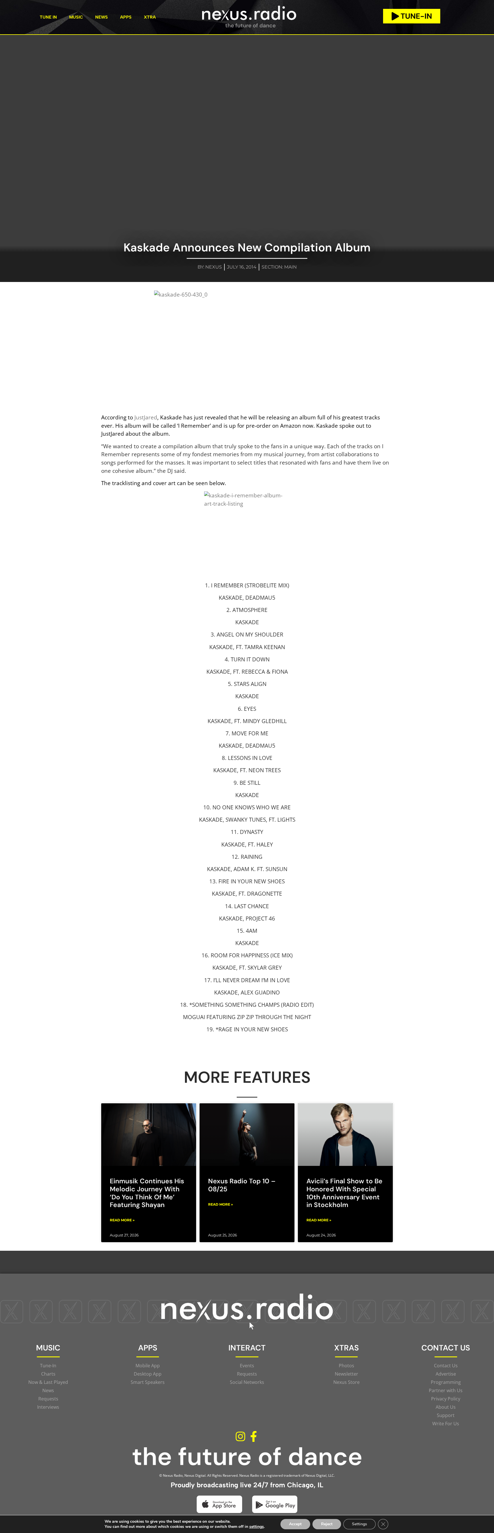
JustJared (145, 417)
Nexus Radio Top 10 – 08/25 (242, 1185)
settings (256, 1526)
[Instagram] (240, 1436)
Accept (295, 1524)
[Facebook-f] (253, 1436)
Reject (326, 1524)
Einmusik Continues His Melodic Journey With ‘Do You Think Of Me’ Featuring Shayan (147, 1193)
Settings (359, 1524)
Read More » (122, 1220)
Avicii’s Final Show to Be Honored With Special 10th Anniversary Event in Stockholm (344, 1193)
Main (290, 267)
